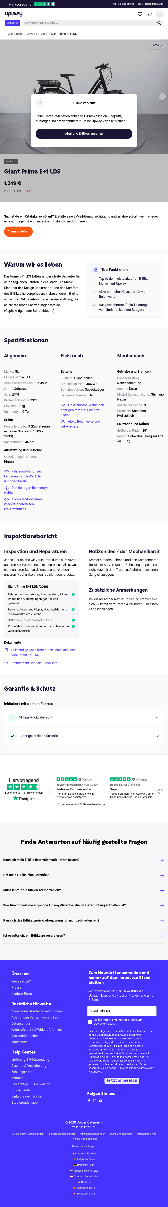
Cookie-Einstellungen (84, 1146)
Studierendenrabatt (25, 1102)
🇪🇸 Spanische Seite (84, 1188)
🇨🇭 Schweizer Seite (84, 1194)
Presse (16, 987)
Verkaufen (12, 22)
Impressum (19, 1042)
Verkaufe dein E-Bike (26, 1096)
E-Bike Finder (21, 1090)
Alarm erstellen (18, 231)
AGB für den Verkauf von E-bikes (34, 1017)
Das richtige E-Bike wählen (30, 1084)
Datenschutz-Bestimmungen (28, 1134)
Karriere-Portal (22, 994)
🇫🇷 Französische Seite (84, 1154)
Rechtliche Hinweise (120, 1134)
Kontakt (17, 1078)
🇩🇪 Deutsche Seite (84, 1165)
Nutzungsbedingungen (92, 1134)
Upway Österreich (90, 1122)
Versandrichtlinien (24, 1036)
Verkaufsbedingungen (85, 1139)
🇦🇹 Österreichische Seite (84, 1176)
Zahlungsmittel (22, 1072)
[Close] (87, 3)
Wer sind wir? (21, 981)
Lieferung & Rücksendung (30, 1059)
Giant (44, 34)
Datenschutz (20, 1023)
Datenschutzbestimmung (111, 1035)
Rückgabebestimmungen (62, 1134)
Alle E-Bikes (15, 34)
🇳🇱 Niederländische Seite (84, 1171)
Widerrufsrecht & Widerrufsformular (37, 1030)
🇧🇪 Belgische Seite (84, 1159)
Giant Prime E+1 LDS (64, 34)
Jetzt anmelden (122, 1081)
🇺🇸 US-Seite (84, 1182)
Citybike (32, 34)
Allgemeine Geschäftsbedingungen (37, 1011)
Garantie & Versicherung (28, 1066)
